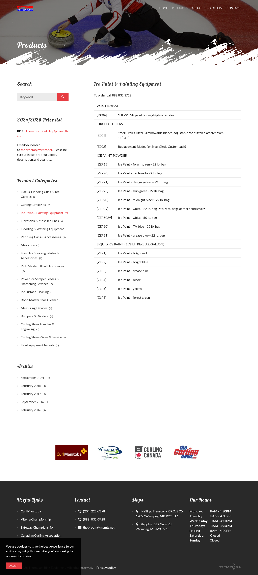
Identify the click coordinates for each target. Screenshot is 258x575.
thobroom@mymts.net (36, 150)
